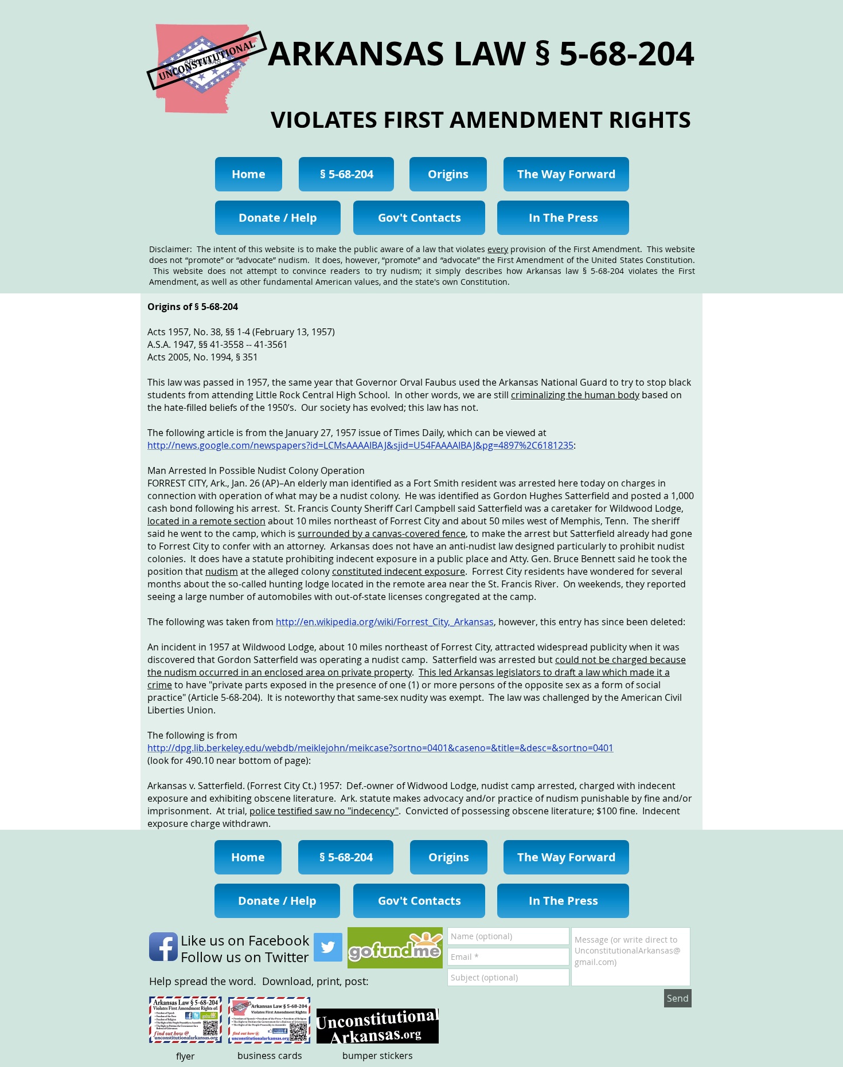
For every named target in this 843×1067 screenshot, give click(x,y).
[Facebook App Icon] (163, 946)
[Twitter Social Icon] (328, 947)
